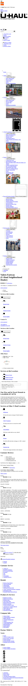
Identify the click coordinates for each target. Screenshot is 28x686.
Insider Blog (7, 623)
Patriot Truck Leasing (8, 607)
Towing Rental (6, 586)
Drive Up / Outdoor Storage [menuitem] (12, 168)
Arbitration (5, 672)
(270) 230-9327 (4, 287)
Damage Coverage (7, 603)
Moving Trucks (6, 304)
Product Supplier (6, 639)
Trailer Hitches (6, 429)
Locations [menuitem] (6, 37)
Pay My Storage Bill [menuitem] (10, 170)
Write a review (4, 473)
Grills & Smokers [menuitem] (9, 261)
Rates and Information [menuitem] (10, 134)
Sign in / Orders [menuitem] (7, 42)
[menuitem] (16, 100)
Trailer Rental (6, 585)
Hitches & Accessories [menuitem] (11, 83)
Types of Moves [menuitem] (9, 235)
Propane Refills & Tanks (8, 605)
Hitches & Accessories (8, 598)
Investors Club (8, 622)
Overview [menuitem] (8, 230)
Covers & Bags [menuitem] (9, 202)
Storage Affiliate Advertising (9, 648)
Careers (5, 621)
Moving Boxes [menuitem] (9, 199)
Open (2, 9)
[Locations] (5, 29)
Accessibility (6, 575)
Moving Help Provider (8, 638)
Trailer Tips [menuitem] (8, 80)
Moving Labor (13, 228)
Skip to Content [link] (4, 10)
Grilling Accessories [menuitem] (10, 259)
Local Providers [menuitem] (9, 232)
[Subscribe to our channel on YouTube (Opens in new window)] (4, 661)
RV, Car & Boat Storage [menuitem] (11, 166)
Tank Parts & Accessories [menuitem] (11, 264)
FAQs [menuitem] (7, 82)
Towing (5, 97)
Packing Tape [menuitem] (9, 205)
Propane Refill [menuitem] (9, 258)
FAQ (4, 574)
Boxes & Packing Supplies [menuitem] (9, 196)
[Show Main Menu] (2, 12)
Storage (9, 157)
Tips (4, 573)
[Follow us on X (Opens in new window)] (4, 660)
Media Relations (6, 624)
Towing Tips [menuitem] (8, 102)
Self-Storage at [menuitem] (11, 161)
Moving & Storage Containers (11, 589)
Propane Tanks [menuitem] (9, 263)
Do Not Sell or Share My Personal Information (13, 677)
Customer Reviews (7, 577)
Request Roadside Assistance (8, 559)
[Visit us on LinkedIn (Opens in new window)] (4, 658)
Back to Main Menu (11, 77)
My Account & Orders (8, 571)
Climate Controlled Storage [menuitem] (12, 165)
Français (5, 561)
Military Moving (6, 618)
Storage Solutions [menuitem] (10, 206)
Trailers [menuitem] (5, 75)
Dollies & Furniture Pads (8, 587)
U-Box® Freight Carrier (8, 637)
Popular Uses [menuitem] (9, 137)
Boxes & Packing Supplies (21, 196)
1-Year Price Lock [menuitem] (7, 33)
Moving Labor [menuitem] (6, 228)
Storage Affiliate (6, 647)
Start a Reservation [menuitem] (10, 78)
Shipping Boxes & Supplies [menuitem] (12, 201)
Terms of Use (6, 675)
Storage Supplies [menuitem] (9, 173)
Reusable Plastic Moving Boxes (10, 591)
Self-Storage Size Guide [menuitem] (11, 167)
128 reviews (9, 283)
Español (5, 562)
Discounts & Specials (7, 610)
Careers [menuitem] (5, 35)
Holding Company (9, 617)
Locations (7, 679)
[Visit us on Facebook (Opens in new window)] (4, 651)
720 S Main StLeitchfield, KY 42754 (5, 325)
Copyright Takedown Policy (9, 676)
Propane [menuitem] (5, 255)
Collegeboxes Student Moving (10, 606)
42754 (4, 271)
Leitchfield (5, 270)
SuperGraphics (6, 625)
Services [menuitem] (8, 234)
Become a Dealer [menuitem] (7, 36)
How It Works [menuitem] (9, 233)
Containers (16, 131)
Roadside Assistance (7, 569)
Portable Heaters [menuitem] (9, 262)
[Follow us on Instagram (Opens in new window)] (4, 654)
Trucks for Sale (6, 447)
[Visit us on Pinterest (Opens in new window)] (4, 656)
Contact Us (5, 568)
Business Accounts (7, 597)
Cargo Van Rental (7, 584)
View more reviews (5, 545)
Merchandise (6, 627)
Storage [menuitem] (5, 157)
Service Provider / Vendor (8, 641)
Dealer (4, 635)
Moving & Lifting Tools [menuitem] (11, 204)
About (6, 616)
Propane (9, 255)
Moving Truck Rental (8, 583)
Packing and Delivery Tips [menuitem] (13, 139)
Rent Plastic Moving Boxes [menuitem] (12, 207)
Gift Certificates (6, 609)
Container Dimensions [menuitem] (11, 142)
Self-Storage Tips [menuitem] (9, 172)
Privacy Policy (6, 674)
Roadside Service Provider (9, 642)
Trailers (8, 75)
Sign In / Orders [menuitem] (6, 40)
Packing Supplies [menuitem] (9, 200)
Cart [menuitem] (5, 39)
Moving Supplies (6, 316)
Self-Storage (5, 412)
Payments (5, 572)
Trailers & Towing (6, 298)
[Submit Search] (14, 31)
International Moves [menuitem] (10, 138)
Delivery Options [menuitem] (9, 136)
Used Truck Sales (7, 601)
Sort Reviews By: (4, 462)
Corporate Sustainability (8, 619)
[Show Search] (4, 30)
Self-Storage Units (7, 590)
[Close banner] (1, 1)
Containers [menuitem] (7, 131)
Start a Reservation (10, 100)
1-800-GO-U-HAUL (8, 552)
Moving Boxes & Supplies (9, 602)
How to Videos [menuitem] (9, 79)
